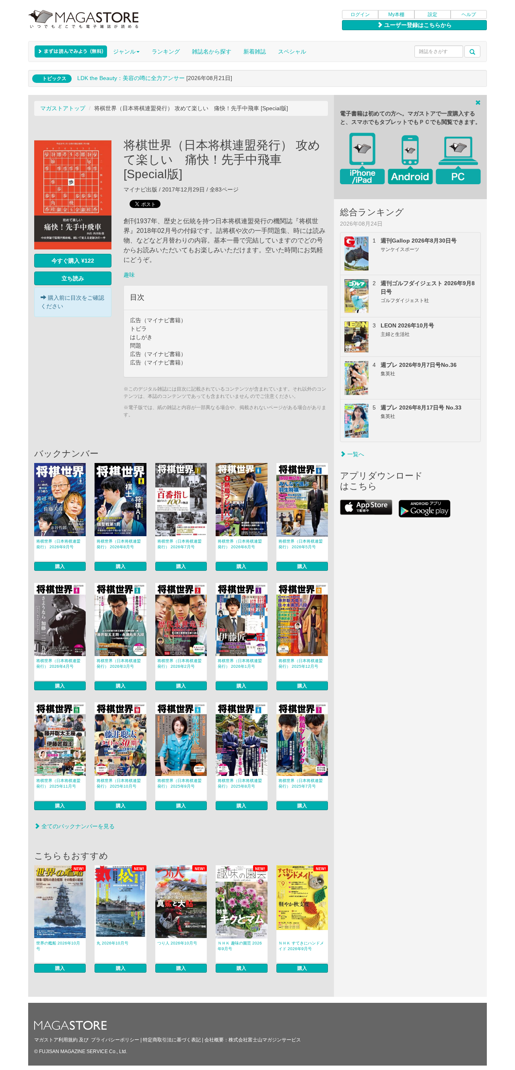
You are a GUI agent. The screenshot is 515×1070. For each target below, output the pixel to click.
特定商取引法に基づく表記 (172, 1040)
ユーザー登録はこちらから (417, 25)
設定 (432, 14)
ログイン (360, 14)
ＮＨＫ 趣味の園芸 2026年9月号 (240, 946)
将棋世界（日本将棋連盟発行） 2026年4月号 (58, 663)
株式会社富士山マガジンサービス (265, 1040)
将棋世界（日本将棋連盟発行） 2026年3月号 (119, 663)
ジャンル (124, 51)
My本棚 (396, 14)
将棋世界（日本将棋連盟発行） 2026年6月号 (240, 544)
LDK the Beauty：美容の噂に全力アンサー (131, 78)
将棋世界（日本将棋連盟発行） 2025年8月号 (240, 783)
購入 (60, 566)
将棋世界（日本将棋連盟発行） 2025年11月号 (58, 783)
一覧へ (355, 454)
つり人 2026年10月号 (177, 943)
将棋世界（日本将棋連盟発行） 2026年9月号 (58, 544)
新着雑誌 (254, 51)
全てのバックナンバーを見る (77, 826)
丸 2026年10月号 (112, 943)
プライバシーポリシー (115, 1040)
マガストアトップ (62, 108)
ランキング (166, 51)
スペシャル (292, 51)
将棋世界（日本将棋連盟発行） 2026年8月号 (119, 544)
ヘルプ (468, 14)
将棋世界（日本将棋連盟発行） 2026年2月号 (179, 663)
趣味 (129, 275)
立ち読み (73, 278)
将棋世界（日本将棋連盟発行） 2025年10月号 (119, 783)
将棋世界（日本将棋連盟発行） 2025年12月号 (300, 663)
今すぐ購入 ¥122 (73, 260)
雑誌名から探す (211, 51)
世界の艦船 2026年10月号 (58, 946)
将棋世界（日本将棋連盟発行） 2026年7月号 (179, 544)
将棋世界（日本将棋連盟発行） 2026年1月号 (240, 663)
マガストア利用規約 (56, 1040)
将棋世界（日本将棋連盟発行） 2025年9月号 (179, 783)
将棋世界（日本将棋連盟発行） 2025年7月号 (300, 783)
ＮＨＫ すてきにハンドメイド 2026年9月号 (301, 946)
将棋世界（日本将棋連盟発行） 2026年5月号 (300, 544)
